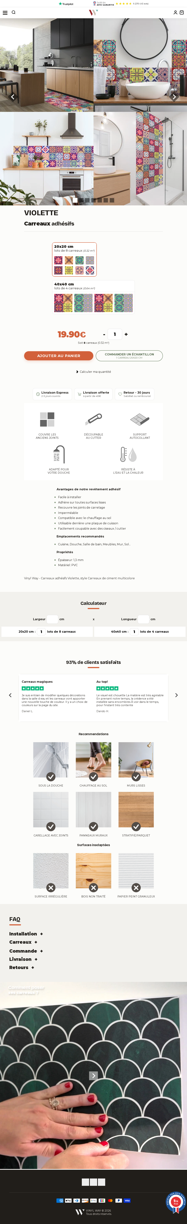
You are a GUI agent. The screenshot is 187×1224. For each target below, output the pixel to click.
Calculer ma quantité (95, 372)
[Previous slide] (10, 695)
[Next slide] (176, 695)
